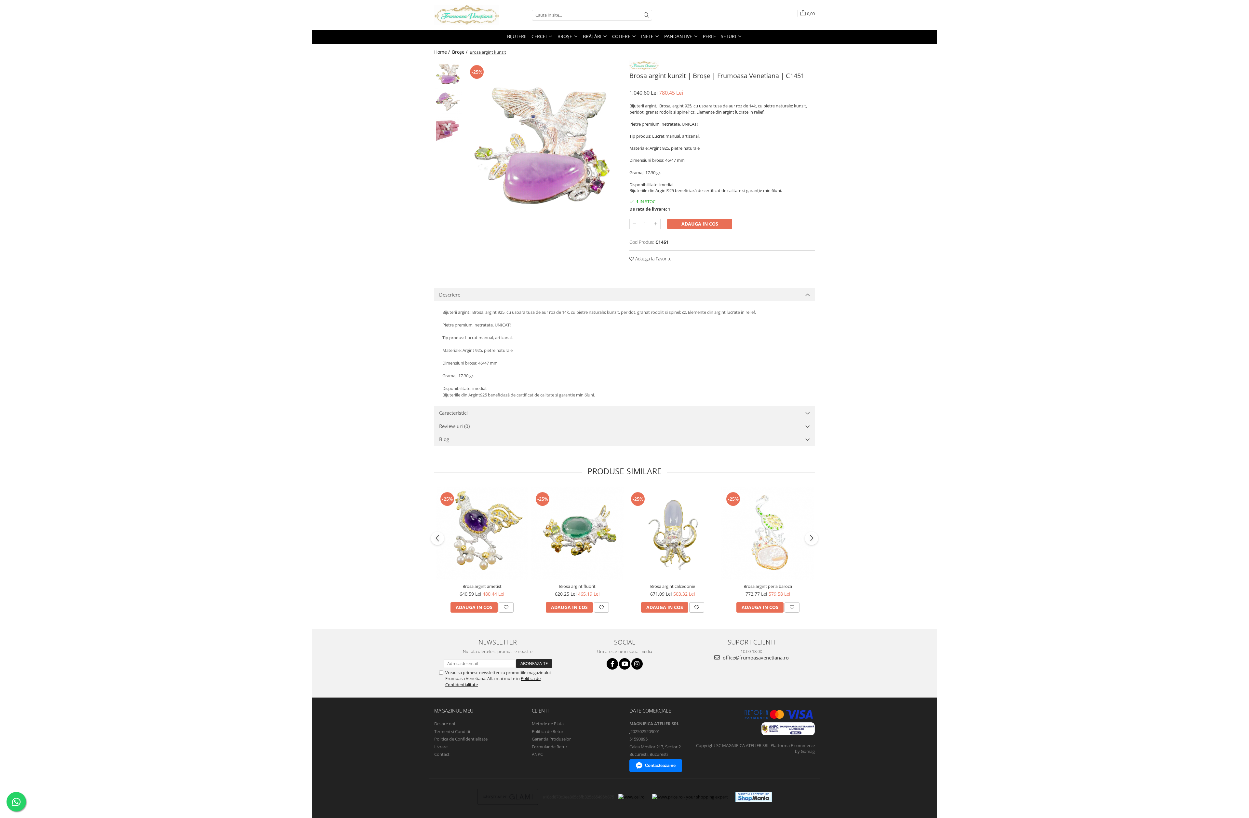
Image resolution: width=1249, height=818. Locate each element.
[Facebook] (612, 664)
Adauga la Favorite (653, 259)
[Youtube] (624, 664)
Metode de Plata (548, 724)
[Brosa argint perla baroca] (767, 533)
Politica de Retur (547, 731)
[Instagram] (637, 664)
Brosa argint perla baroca (768, 586)
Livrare (441, 747)
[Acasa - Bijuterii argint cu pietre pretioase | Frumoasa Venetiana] (466, 15)
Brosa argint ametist (482, 586)
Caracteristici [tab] (453, 412)
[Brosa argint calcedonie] (672, 533)
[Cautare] (646, 15)
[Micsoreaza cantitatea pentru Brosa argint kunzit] (634, 224)
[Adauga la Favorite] (506, 607)
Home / (442, 52)
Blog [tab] (444, 439)
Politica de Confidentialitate (461, 739)
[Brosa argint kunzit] (542, 146)
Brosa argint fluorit (577, 586)
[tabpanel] (542, 146)
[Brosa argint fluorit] (577, 533)
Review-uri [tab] (454, 426)
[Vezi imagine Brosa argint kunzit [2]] (448, 129)
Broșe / (460, 52)
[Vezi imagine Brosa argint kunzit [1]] (448, 101)
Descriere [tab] (449, 294)
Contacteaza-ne (660, 765)
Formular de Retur (549, 747)
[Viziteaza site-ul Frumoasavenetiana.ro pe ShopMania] (753, 797)
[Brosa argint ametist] (482, 533)
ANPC (537, 754)
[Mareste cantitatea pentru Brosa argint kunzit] (656, 224)
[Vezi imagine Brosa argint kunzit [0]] (448, 74)
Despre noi (444, 724)
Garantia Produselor (551, 739)
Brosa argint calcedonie (672, 586)
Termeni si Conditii (452, 731)
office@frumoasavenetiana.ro (755, 657)
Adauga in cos (699, 224)
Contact (442, 754)
